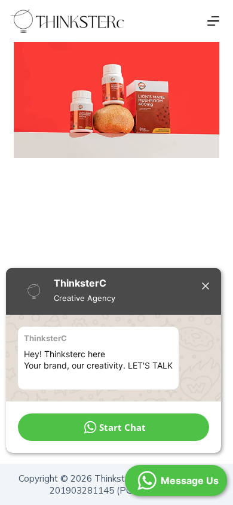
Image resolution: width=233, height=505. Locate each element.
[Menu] (213, 21)
